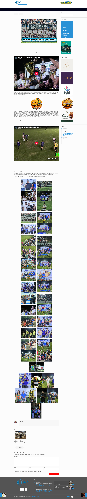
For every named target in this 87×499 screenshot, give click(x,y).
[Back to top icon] (72, 497)
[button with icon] (21, 489)
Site (44, 467)
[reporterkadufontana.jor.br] (18, 2)
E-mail (30, 467)
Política (64, 29)
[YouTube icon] (68, 496)
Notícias (64, 27)
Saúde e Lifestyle (66, 33)
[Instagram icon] (69, 496)
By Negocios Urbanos (36, 496)
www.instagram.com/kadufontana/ (26, 424)
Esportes (64, 23)
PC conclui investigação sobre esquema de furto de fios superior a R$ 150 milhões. (20, 442)
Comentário (16, 456)
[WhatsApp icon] (66, 496)
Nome (15, 467)
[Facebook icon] (67, 496)
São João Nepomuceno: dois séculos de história (67, 31)
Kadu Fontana (22, 421)
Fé (63, 25)
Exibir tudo (57, 13)
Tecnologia (65, 35)
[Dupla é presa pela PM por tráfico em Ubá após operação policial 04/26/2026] (3, 495)
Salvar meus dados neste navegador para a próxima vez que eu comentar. (28, 471)
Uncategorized (65, 37)
